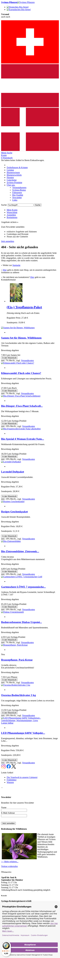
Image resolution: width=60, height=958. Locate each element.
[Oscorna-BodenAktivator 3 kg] (15, 685)
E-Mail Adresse (8, 813)
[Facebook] (8, 768)
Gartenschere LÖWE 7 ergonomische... (23, 586)
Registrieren (12, 217)
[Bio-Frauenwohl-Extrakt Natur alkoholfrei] (21, 429)
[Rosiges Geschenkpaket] (12, 501)
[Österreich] (30, 106)
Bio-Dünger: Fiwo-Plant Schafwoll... (22, 405)
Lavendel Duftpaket (12, 471)
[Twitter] (13, 768)
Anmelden (11, 215)
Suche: (4, 205)
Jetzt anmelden (7, 241)
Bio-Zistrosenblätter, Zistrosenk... (20, 551)
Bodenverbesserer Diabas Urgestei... (21, 622)
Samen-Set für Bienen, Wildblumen (21, 337)
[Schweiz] (30, 63)
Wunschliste (12, 212)
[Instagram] (3, 768)
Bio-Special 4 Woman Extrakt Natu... (22, 438)
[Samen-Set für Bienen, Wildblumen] (18, 327)
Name (3, 807)
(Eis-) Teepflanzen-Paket (24, 307)
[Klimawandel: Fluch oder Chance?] (17, 363)
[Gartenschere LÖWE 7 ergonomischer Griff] (21, 576)
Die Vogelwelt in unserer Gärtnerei (22, 777)
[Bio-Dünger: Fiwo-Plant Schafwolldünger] (20, 396)
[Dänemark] (30, 150)
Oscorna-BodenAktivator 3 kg (18, 695)
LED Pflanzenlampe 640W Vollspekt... (23, 733)
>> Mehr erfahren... (9, 861)
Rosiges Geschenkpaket (14, 511)
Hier (5, 270)
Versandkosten (27, 360)
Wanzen (10, 782)
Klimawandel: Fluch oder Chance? (21, 373)
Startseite (16, 265)
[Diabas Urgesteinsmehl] (12, 612)
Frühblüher (11, 780)
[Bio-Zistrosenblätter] (11, 541)
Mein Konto (12, 210)
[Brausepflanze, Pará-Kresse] (14, 645)
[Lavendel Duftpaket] (11, 462)
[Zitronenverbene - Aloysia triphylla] (16, 301)
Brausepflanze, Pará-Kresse (17, 659)
